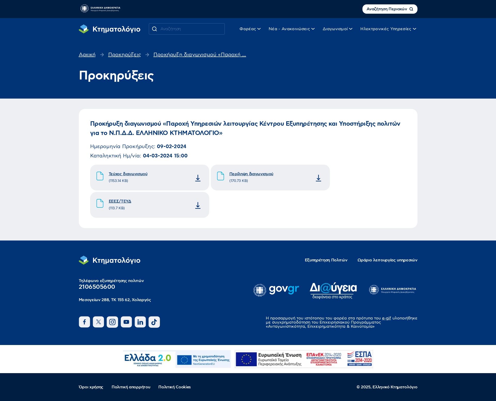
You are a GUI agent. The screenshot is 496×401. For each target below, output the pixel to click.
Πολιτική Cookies (174, 387)
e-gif (386, 318)
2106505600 (97, 287)
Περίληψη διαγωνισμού (251, 174)
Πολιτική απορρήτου (131, 387)
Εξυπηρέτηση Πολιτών (326, 260)
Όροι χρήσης (91, 387)
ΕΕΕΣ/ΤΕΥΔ (120, 201)
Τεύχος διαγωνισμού (128, 174)
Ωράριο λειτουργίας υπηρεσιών (387, 260)
